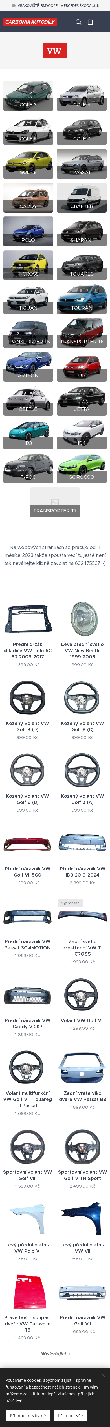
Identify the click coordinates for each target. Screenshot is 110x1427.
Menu (101, 21)
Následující (53, 1354)
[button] (78, 22)
